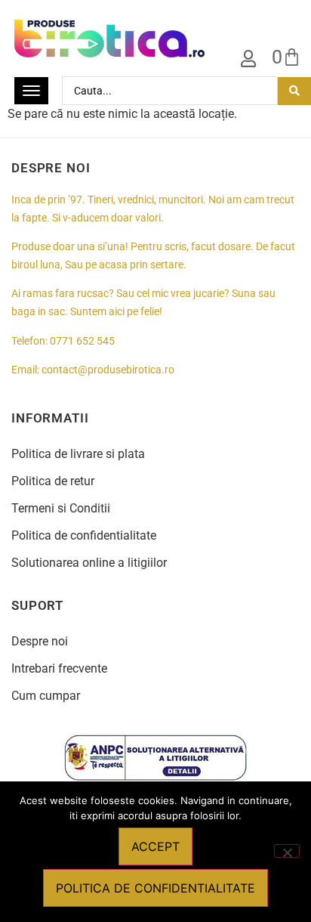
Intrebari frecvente (59, 668)
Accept (155, 846)
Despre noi (39, 641)
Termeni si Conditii (60, 508)
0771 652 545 (82, 341)
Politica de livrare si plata (78, 454)
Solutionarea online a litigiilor (89, 562)
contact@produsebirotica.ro (108, 370)
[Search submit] (294, 91)
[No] (287, 851)
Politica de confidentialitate (83, 535)
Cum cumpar (45, 695)
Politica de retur (52, 481)
